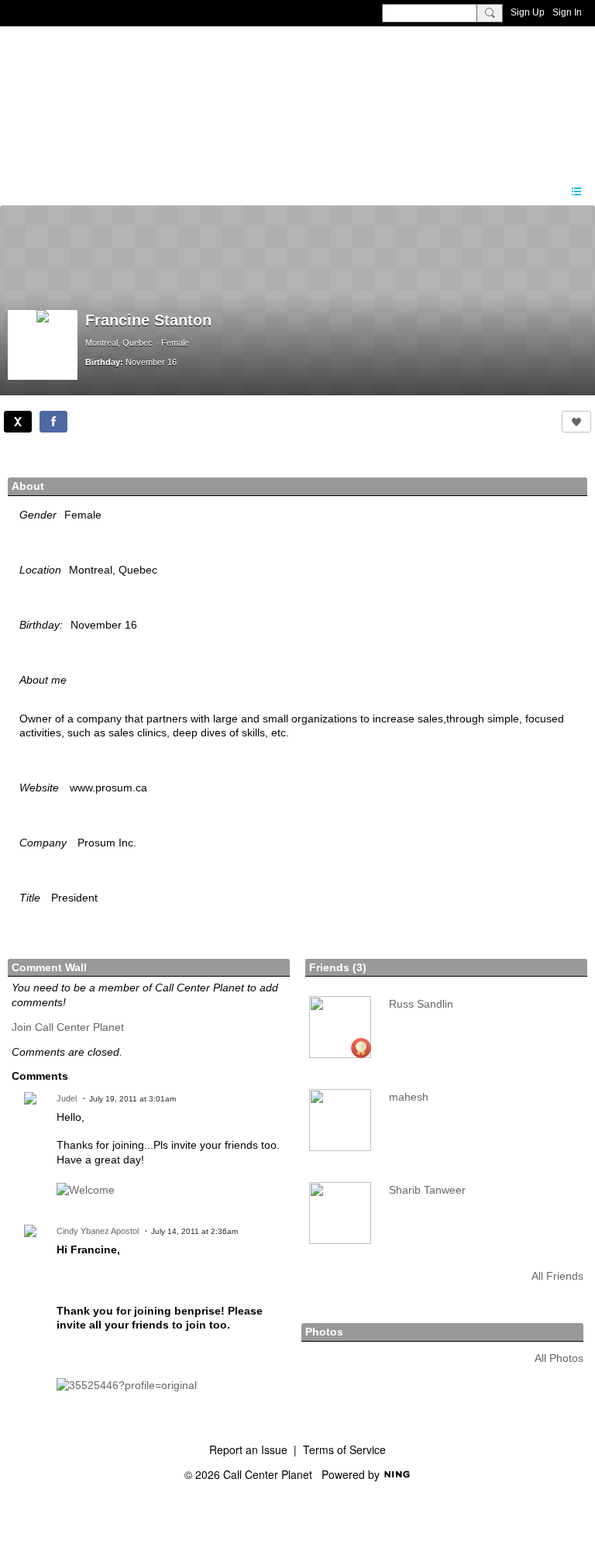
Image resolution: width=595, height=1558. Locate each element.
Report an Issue (248, 1449)
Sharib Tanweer (427, 1190)
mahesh (408, 1097)
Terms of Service (344, 1449)
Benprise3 (92, 97)
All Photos (559, 1358)
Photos (324, 1331)
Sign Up (528, 12)
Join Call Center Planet (68, 1027)
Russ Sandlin (421, 1004)
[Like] (576, 422)
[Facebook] (53, 422)
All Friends (557, 1275)
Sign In (567, 12)
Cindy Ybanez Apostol (98, 1231)
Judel (67, 1098)
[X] (18, 422)
